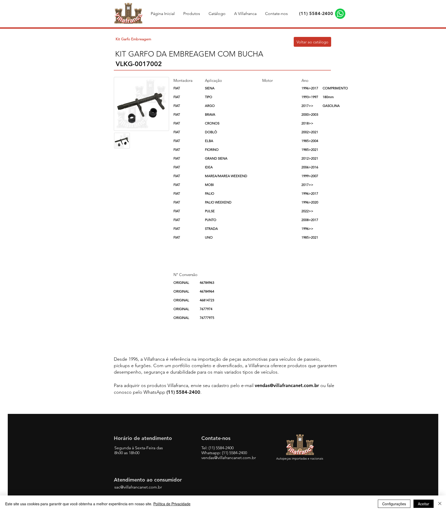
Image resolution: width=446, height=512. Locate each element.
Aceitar (423, 503)
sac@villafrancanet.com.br (138, 487)
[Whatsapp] (340, 14)
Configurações (394, 503)
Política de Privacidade (171, 503)
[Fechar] (440, 504)
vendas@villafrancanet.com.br (287, 385)
